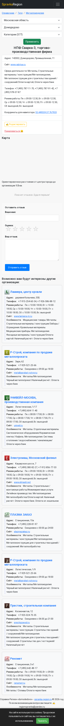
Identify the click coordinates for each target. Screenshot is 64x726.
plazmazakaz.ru (22, 531)
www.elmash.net (22, 482)
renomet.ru (19, 683)
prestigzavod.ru (22, 622)
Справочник (8, 13)
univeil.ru (18, 425)
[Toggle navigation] (57, 4)
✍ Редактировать (15, 124)
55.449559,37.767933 (46, 112)
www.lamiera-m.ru (23, 316)
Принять (42, 721)
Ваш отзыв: (11, 236)
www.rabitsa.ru (18, 64)
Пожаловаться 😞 (14, 131)
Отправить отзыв (17, 267)
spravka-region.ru (43, 699)
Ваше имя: (10, 212)
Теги (20, 13)
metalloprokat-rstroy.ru (25, 372)
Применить (32, 41)
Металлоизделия (35, 13)
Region (12, 4)
